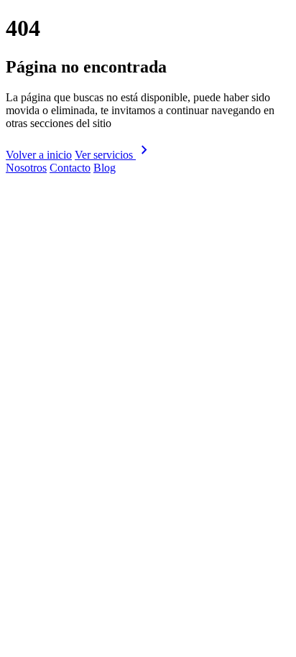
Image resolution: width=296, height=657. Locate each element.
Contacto (70, 168)
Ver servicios (114, 155)
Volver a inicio (39, 155)
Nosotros (26, 168)
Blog (104, 168)
